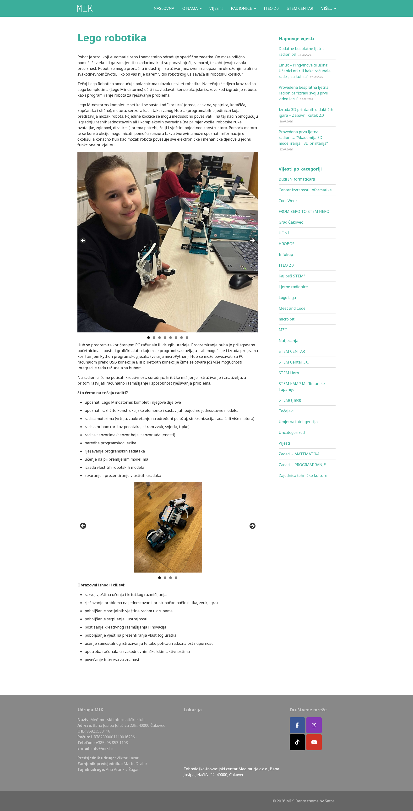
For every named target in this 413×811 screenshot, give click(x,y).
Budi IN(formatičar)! (297, 179)
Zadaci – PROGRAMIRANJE (302, 464)
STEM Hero (289, 372)
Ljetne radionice (293, 286)
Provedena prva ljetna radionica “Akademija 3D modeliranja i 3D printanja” (303, 137)
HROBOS (286, 243)
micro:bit (286, 319)
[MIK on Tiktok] (297, 742)
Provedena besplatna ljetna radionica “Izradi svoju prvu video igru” (303, 93)
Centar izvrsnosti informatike (305, 190)
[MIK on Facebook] (297, 725)
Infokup (286, 254)
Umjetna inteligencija (298, 421)
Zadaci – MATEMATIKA (299, 454)
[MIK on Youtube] (314, 742)
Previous (83, 240)
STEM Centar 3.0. (294, 362)
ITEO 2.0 (286, 265)
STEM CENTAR (292, 351)
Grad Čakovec (291, 222)
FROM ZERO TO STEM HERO (304, 211)
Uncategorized (292, 432)
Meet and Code (292, 308)
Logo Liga (287, 297)
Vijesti (284, 443)
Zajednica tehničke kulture (303, 475)
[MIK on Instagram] (314, 725)
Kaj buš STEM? (292, 276)
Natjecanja (288, 340)
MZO (283, 329)
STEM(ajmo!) (290, 400)
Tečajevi (286, 411)
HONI (284, 233)
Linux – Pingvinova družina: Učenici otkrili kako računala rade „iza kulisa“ (305, 70)
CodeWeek (288, 200)
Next (252, 240)
